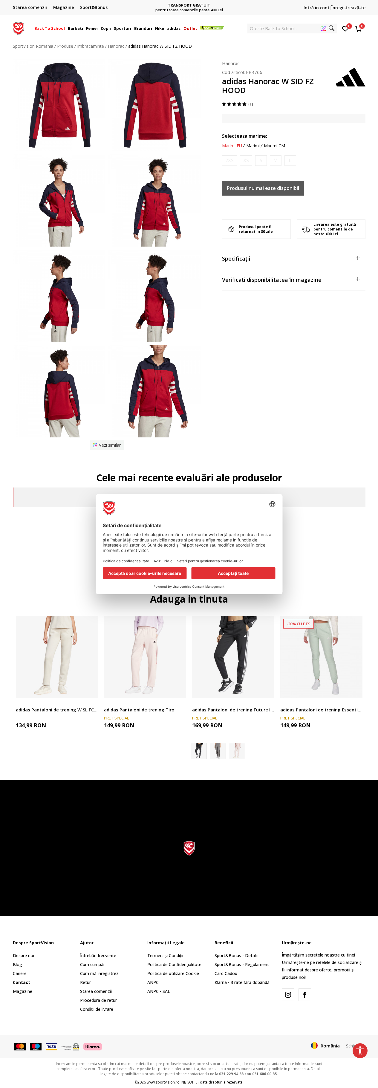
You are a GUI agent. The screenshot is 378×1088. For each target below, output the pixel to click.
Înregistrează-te (348, 7)
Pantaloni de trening (35, 703)
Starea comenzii (96, 991)
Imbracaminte (90, 46)
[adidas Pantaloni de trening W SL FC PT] (57, 657)
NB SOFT (188, 1082)
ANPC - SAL (158, 991)
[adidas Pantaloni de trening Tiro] (145, 657)
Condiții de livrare (96, 1009)
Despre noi (23, 955)
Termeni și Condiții (165, 955)
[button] (66, 28)
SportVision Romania (33, 46)
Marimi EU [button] (232, 145)
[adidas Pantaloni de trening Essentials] (321, 657)
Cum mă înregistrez (99, 973)
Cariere (20, 973)
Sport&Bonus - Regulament (242, 964)
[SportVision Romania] (18, 27)
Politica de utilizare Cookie (173, 973)
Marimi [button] (253, 145)
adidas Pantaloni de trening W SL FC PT (57, 710)
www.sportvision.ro (163, 1082)
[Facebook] (305, 995)
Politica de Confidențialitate (174, 964)
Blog (17, 964)
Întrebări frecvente (98, 955)
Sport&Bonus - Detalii (236, 955)
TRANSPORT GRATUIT (189, 5)
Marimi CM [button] (274, 145)
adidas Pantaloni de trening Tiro (139, 710)
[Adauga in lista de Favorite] (90, 690)
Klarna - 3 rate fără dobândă (242, 982)
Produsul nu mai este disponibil (263, 188)
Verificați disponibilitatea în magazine (272, 279)
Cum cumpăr (92, 964)
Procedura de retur (98, 1000)
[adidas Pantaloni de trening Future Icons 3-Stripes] (233, 657)
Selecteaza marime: (244, 136)
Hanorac (116, 46)
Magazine (22, 991)
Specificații (236, 258)
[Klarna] (92, 1046)
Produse (65, 46)
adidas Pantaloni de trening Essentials (321, 710)
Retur (85, 982)
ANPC (153, 982)
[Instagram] (288, 995)
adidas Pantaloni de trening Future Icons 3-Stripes (233, 710)
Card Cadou (226, 973)
